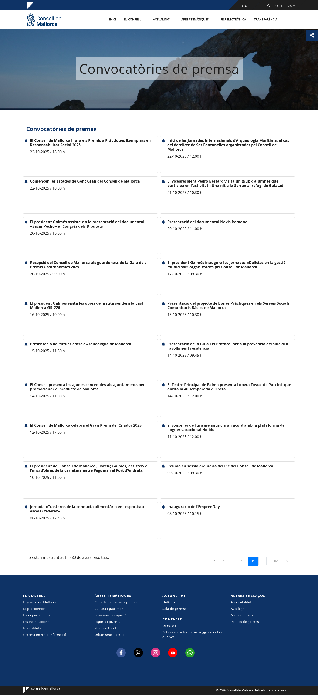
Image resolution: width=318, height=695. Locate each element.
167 (277, 561)
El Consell (132, 19)
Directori (169, 625)
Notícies (168, 602)
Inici (112, 19)
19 (254, 561)
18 (244, 561)
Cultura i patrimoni (109, 608)
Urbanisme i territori (111, 634)
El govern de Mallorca (40, 602)
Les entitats (32, 628)
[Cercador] (286, 19)
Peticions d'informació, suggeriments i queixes (192, 634)
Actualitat (161, 19)
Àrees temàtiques (195, 19)
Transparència (265, 19)
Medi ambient (105, 628)
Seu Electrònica (233, 19)
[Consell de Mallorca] (43, 19)
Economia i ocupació (110, 615)
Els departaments (36, 615)
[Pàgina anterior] (215, 561)
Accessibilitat (241, 602)
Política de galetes (245, 621)
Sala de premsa (174, 608)
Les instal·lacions (36, 621)
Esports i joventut (108, 621)
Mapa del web (242, 615)
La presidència (34, 608)
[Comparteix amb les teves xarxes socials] (312, 35)
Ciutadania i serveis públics (116, 602)
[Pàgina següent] (287, 561)
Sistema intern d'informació (44, 634)
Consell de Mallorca (37, 690)
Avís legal (238, 608)
